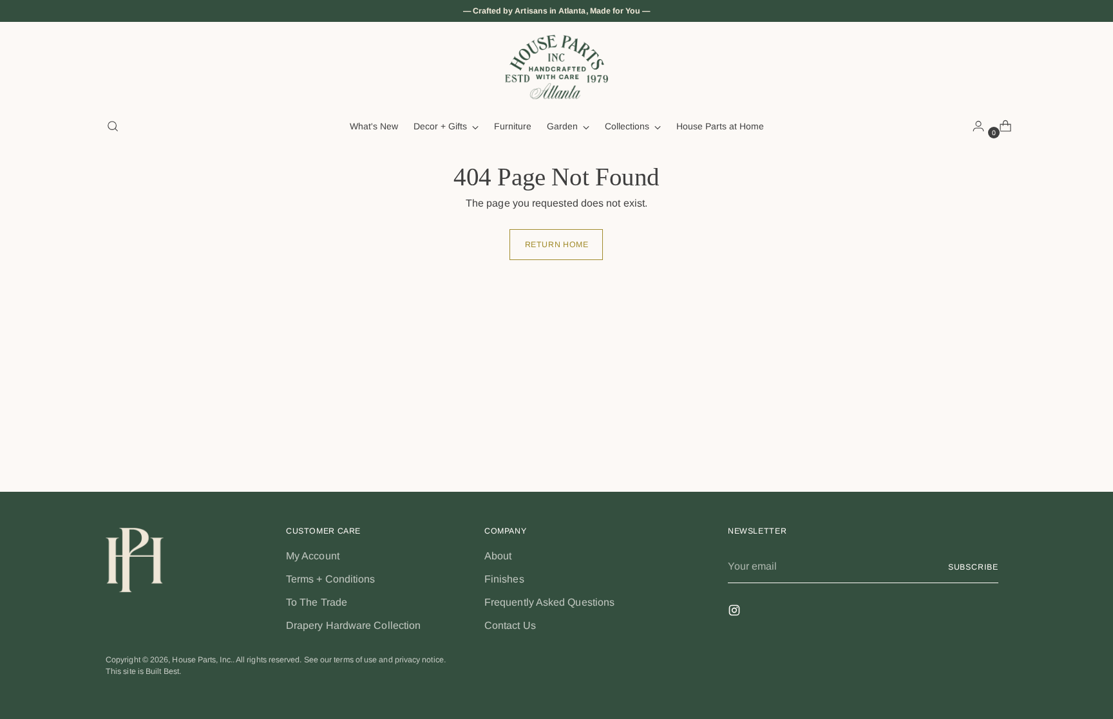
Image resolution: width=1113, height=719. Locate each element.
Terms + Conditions (330, 579)
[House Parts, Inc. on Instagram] (735, 612)
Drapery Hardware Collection (353, 625)
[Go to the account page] (973, 126)
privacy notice (419, 659)
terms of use (355, 659)
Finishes (504, 579)
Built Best (162, 671)
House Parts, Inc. (202, 659)
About (497, 555)
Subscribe (973, 567)
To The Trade (316, 602)
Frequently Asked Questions (549, 602)
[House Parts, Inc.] (556, 67)
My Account (312, 555)
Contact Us (510, 625)
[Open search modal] (113, 126)
